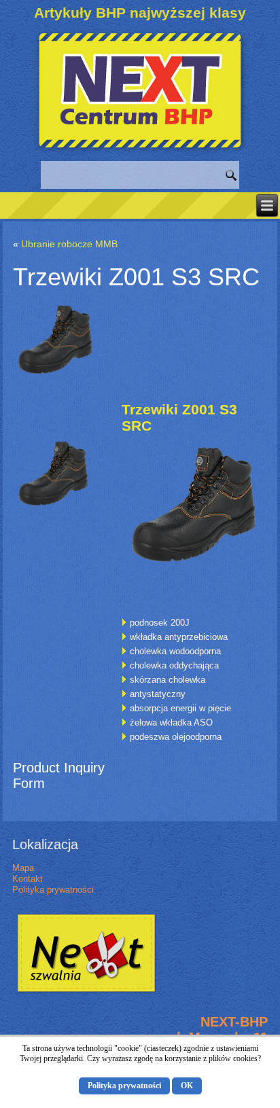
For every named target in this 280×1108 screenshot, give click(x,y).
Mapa (23, 868)
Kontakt (27, 879)
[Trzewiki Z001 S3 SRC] (58, 385)
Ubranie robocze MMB (69, 243)
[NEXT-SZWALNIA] (86, 992)
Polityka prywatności (53, 889)
